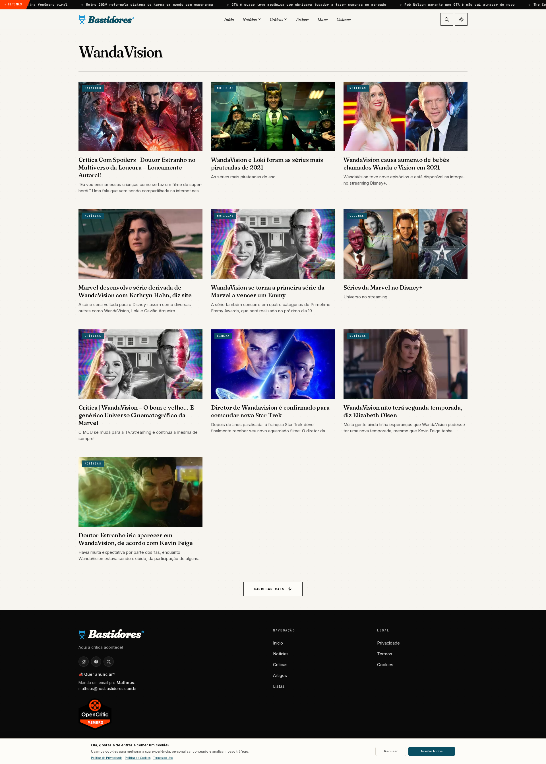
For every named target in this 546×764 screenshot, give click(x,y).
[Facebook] (96, 661)
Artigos (280, 675)
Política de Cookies (137, 758)
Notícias (281, 653)
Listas (279, 686)
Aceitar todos (431, 751)
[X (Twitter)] (109, 661)
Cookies (385, 664)
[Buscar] (446, 19)
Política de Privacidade (106, 758)
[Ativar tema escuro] (461, 19)
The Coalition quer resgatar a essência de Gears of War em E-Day (456, 5)
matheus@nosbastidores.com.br (107, 688)
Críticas (280, 664)
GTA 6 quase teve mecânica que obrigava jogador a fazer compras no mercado (165, 5)
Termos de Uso (163, 758)
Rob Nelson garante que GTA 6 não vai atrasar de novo (316, 5)
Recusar (391, 751)
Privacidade (388, 643)
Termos (384, 653)
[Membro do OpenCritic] (94, 714)
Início (278, 643)
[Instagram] (83, 661)
